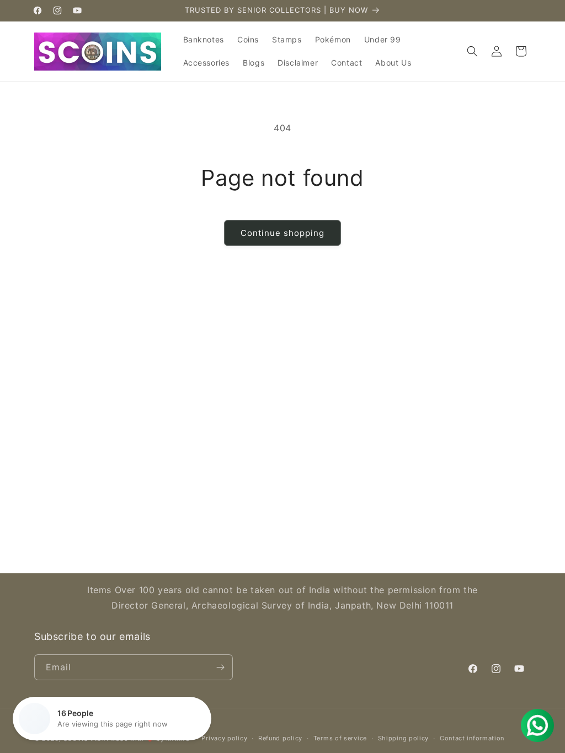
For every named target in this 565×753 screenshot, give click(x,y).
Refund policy (280, 738)
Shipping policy (403, 738)
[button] (472, 51)
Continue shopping (282, 233)
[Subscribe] (220, 667)
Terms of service (340, 738)
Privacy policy (224, 738)
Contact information (472, 738)
